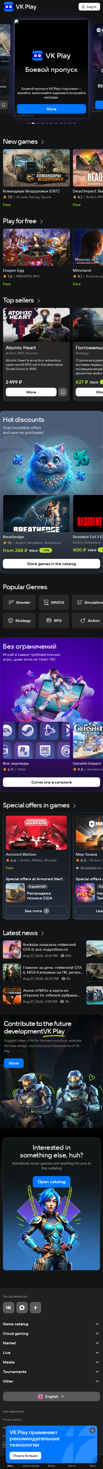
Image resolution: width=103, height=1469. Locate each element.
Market (9, 1343)
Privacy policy (12, 1419)
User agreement (13, 1411)
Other (8, 1381)
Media (9, 1362)
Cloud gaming (15, 1333)
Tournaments (14, 1371)
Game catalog (15, 1323)
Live (7, 1352)
